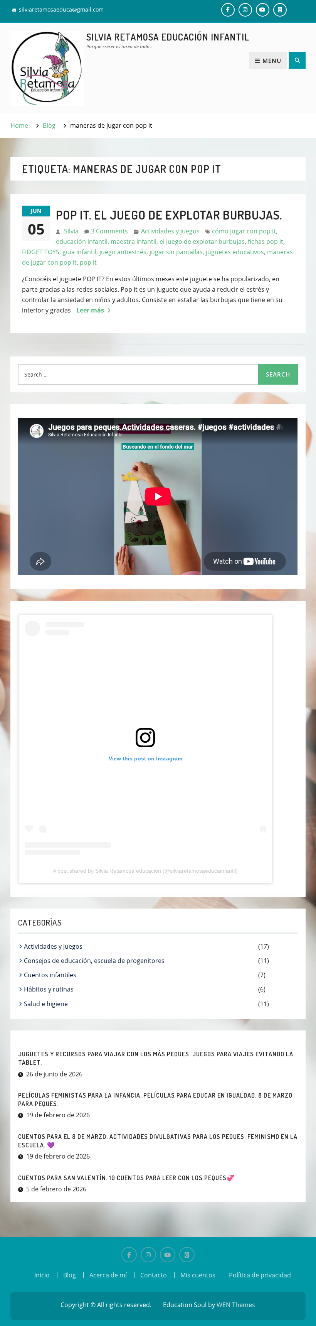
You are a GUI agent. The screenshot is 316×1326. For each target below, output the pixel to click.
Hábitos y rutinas (49, 989)
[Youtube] (167, 1254)
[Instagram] (148, 1254)
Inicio (42, 1275)
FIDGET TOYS (40, 252)
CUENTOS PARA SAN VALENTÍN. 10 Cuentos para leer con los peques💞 (126, 1178)
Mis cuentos (197, 1275)
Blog (69, 1275)
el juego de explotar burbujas (202, 241)
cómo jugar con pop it (244, 231)
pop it (88, 262)
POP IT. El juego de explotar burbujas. (169, 215)
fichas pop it (265, 241)
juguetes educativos (235, 252)
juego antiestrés (122, 252)
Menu (271, 60)
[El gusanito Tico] (187, 1254)
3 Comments (109, 231)
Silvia (71, 231)
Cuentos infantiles (50, 975)
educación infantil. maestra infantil (106, 241)
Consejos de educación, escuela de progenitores (94, 960)
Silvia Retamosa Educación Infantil (167, 37)
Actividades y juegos (170, 231)
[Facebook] (129, 1254)
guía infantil (79, 252)
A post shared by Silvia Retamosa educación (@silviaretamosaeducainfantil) (145, 871)
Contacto (153, 1275)
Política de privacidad (260, 1275)
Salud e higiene (46, 1004)
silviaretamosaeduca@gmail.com (61, 9)
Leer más (90, 310)
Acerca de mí (108, 1275)
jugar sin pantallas (176, 252)
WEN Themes (236, 1305)
